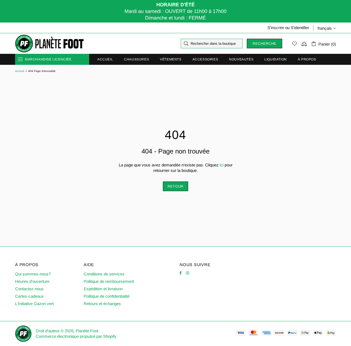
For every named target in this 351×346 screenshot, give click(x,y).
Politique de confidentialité (106, 296)
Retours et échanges (102, 303)
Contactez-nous (29, 288)
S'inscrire (275, 27)
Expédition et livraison (103, 288)
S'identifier (300, 27)
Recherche (264, 43)
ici (221, 165)
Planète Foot (49, 44)
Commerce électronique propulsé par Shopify (76, 336)
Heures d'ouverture (32, 281)
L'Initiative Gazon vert (34, 303)
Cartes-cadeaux (29, 296)
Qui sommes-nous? (33, 274)
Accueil (19, 70)
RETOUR (175, 186)
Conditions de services (104, 274)
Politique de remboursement (109, 281)
